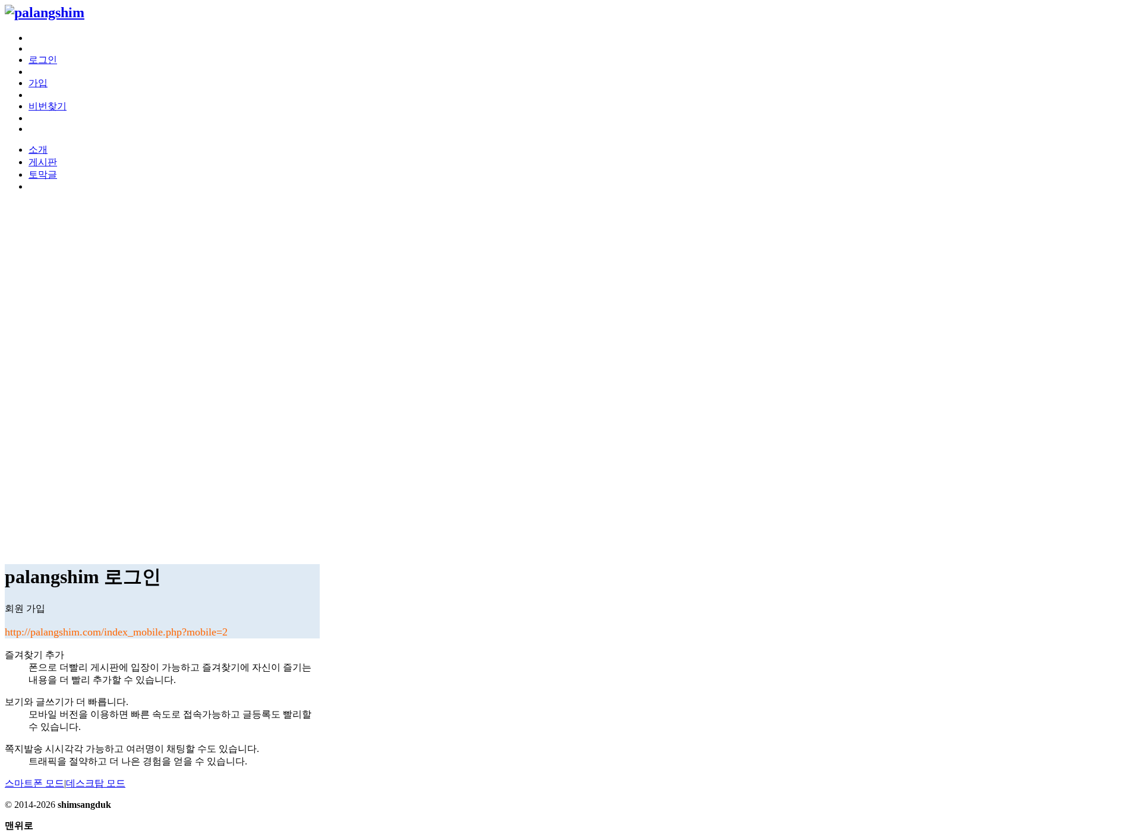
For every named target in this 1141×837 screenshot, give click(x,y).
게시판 (43, 162)
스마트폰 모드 (34, 783)
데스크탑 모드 (95, 783)
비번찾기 (48, 106)
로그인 (43, 60)
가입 (38, 83)
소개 (38, 149)
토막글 (43, 174)
